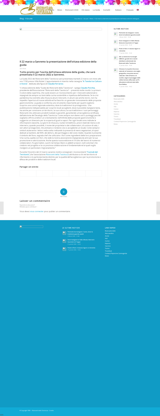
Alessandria (118, 101)
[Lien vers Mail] (138, 410)
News (24, 68)
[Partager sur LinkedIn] (77, 173)
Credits (51, 410)
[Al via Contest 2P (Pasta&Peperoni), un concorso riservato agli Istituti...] (158, 208)
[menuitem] (52, 9)
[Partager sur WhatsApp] (61, 173)
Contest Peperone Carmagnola (125, 121)
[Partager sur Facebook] (28, 173)
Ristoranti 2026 (119, 99)
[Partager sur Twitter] (44, 173)
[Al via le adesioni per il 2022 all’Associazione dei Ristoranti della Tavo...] (2, 208)
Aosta (116, 104)
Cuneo (116, 109)
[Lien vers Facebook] (131, 410)
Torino (116, 116)
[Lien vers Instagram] (135, 410)
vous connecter (37, 211)
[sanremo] (61, 43)
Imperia (116, 111)
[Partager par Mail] (94, 173)
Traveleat (117, 119)
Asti (115, 106)
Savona (116, 114)
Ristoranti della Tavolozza (57, 154)
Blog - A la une (26, 18)
